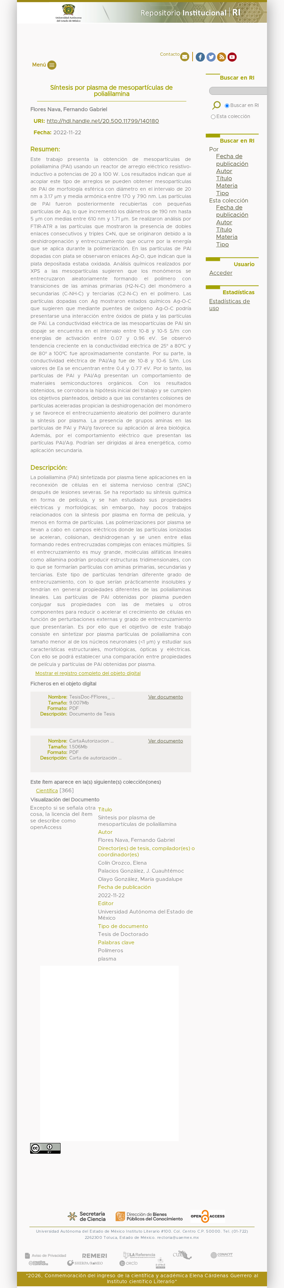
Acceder (220, 273)
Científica (47, 791)
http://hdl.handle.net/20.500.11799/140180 (103, 121)
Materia (227, 186)
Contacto (170, 54)
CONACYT (221, 1248)
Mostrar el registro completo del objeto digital (88, 673)
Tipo (222, 193)
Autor (224, 171)
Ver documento (165, 697)
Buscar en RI (244, 105)
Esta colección (233, 116)
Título (224, 178)
